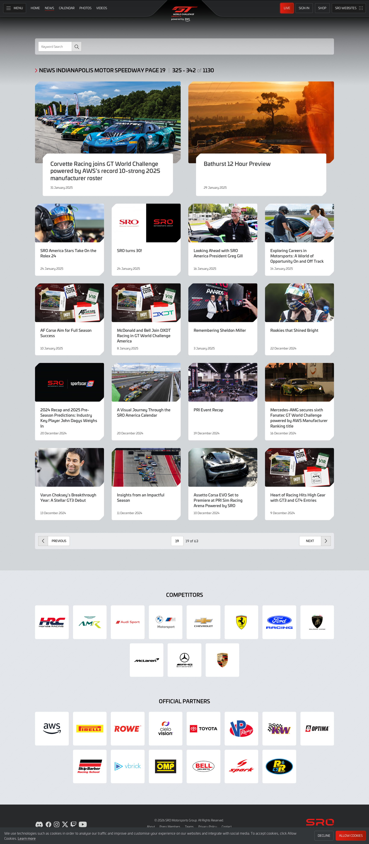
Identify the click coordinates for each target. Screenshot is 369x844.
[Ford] (279, 622)
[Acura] (52, 622)
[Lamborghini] (317, 622)
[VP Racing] (241, 728)
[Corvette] (203, 622)
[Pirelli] (90, 728)
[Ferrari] (241, 622)
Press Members (170, 827)
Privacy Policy (207, 827)
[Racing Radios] (279, 766)
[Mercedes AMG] (184, 660)
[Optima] (317, 728)
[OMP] (166, 766)
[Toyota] (203, 728)
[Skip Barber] (90, 766)
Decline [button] (324, 836)
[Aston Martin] (90, 622)
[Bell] (203, 766)
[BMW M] (166, 622)
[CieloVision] (166, 728)
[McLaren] (147, 660)
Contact (226, 827)
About (151, 827)
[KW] (279, 728)
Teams (189, 827)
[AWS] (52, 728)
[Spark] (241, 766)
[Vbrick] (128, 766)
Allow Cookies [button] (351, 836)
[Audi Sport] (128, 622)
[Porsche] (222, 660)
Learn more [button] (27, 838)
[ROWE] (128, 728)
